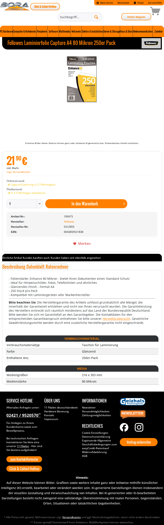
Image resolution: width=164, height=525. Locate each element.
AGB (84, 456)
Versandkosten (71, 517)
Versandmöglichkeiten (96, 411)
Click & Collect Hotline (45, 6)
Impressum (51, 419)
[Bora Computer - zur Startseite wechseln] (15, 11)
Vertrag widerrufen (139, 442)
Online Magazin (136, 16)
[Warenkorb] (140, 11)
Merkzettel (123, 2)
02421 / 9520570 (23, 415)
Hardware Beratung (56, 411)
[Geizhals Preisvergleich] (137, 401)
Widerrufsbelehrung (94, 452)
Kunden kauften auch (36, 258)
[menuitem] (104, 2)
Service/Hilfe (155, 2)
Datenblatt (35, 266)
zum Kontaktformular (24, 459)
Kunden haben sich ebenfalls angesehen (76, 258)
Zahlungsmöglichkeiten (96, 415)
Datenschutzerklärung (96, 436)
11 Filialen (23, 446)
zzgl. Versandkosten (18, 172)
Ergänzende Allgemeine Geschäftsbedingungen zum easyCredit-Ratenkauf (99, 444)
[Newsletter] (137, 414)
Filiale (140, 2)
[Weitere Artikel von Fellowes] (151, 43)
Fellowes (69, 221)
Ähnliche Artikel (12, 258)
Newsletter (89, 407)
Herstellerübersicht (116, 319)
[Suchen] (96, 17)
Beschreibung (13, 266)
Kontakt (49, 415)
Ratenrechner (57, 266)
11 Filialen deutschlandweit (61, 407)
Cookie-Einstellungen (95, 433)
